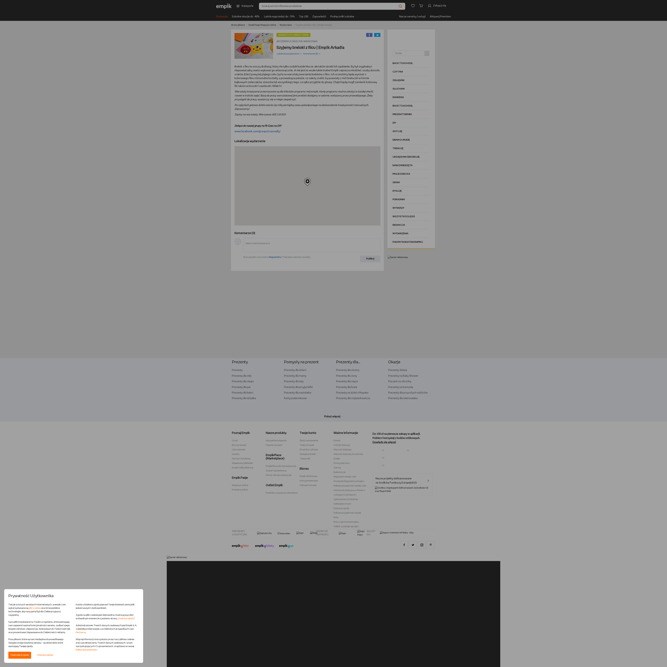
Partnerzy (81, 632)
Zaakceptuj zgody (19, 655)
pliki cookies (35, 608)
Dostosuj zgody (45, 655)
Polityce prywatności (86, 650)
